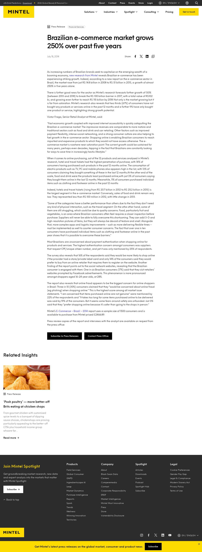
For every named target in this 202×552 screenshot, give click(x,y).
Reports (70, 499)
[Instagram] (141, 535)
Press (122, 3)
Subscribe (12, 489)
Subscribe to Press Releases (64, 336)
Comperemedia (109, 482)
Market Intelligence (111, 499)
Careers (105, 478)
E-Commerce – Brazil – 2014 (72, 311)
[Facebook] (148, 535)
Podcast (139, 482)
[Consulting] (158, 12)
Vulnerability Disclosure (112, 515)
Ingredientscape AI (76, 482)
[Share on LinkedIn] (147, 56)
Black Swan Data (109, 474)
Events (132, 3)
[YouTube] (170, 535)
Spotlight (129, 12)
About (102, 3)
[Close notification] (199, 544)
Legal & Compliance (180, 478)
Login (150, 3)
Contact (112, 3)
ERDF (103, 495)
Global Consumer (75, 474)
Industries (109, 12)
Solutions (89, 12)
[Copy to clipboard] (153, 56)
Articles (139, 470)
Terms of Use (176, 490)
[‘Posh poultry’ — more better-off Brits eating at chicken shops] (26, 377)
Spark (69, 503)
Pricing (169, 12)
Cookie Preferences (180, 470)
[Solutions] (96, 12)
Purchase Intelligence (77, 495)
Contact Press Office (98, 336)
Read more (9, 438)
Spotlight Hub (142, 486)
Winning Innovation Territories (76, 517)
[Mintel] (18, 12)
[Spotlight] (136, 12)
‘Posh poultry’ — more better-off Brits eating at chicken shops (26, 404)
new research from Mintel (83, 75)
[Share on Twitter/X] (141, 56)
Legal (173, 464)
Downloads (141, 474)
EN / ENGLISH (170, 3)
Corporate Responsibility (113, 490)
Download (21, 3)
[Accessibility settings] (187, 3)
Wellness (71, 511)
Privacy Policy (177, 486)
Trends (70, 507)
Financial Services (76, 27)
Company (107, 464)
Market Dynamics (75, 490)
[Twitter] (155, 535)
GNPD (69, 478)
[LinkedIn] (163, 535)
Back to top (12, 499)
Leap (69, 486)
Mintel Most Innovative (112, 503)
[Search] (197, 3)
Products (72, 464)
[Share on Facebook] (135, 56)
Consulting (150, 12)
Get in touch (189, 12)
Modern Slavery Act (180, 482)
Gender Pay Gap (178, 474)
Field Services (73, 470)
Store (141, 3)
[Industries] (116, 12)
